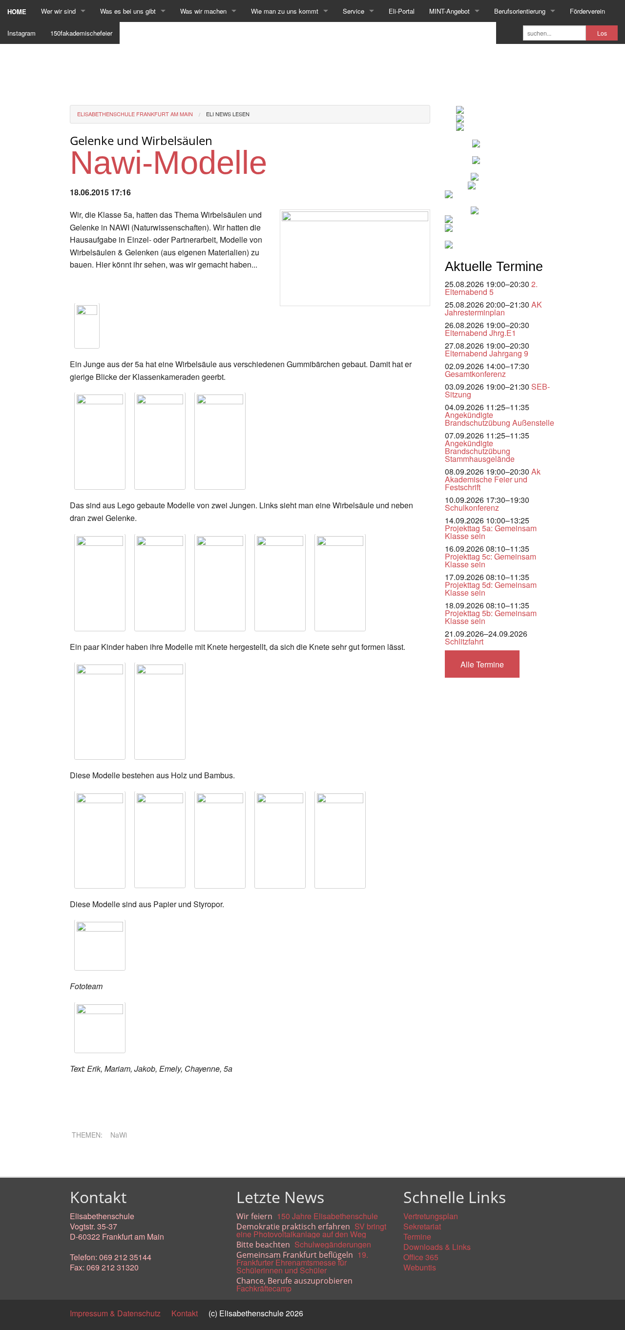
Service (353, 11)
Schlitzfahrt (464, 641)
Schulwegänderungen (332, 1244)
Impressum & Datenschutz (115, 1313)
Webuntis (419, 1267)
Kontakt (184, 1313)
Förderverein (587, 11)
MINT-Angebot (449, 11)
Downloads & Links (437, 1246)
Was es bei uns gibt (128, 11)
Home (16, 11)
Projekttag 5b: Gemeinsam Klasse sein (491, 616)
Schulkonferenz (472, 507)
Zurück (82, 1159)
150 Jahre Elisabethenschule (327, 1216)
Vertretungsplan (430, 1216)
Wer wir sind (58, 11)
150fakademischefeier (81, 33)
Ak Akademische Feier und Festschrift (493, 479)
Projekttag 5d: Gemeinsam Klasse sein (491, 588)
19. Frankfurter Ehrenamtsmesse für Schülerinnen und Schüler (302, 1262)
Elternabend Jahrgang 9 (486, 353)
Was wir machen (203, 11)
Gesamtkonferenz (475, 373)
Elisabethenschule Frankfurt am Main (135, 114)
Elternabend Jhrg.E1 (480, 332)
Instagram (21, 33)
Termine (417, 1236)
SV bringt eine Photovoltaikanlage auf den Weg (311, 1230)
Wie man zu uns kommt (284, 11)
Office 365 (420, 1257)
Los (602, 33)
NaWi (118, 1135)
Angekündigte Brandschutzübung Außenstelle (499, 418)
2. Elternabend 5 (491, 287)
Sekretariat (422, 1226)
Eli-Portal (402, 11)
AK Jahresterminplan (493, 308)
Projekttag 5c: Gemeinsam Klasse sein (490, 560)
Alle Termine (482, 664)
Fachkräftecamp (264, 1288)
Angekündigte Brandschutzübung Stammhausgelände (480, 450)
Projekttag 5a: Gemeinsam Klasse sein (491, 531)
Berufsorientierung (519, 11)
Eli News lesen (228, 114)
